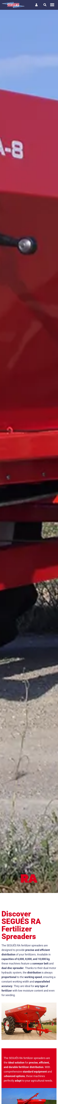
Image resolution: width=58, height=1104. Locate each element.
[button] (52, 5)
